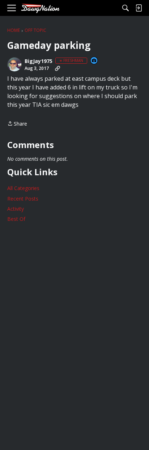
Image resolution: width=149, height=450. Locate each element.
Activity (15, 208)
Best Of (16, 218)
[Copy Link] (57, 68)
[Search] (125, 8)
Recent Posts (22, 198)
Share (17, 124)
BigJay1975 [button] (38, 61)
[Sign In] (138, 8)
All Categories (23, 188)
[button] (14, 64)
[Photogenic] (94, 61)
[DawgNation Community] (40, 8)
